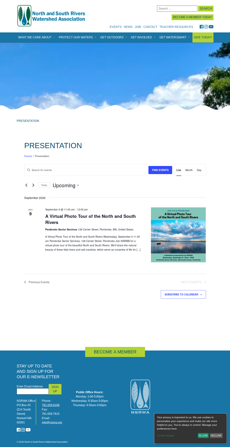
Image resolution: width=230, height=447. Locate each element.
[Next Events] (33, 185)
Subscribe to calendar (181, 294)
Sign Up (55, 389)
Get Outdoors (112, 37)
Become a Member (115, 351)
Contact (150, 26)
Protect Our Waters (76, 37)
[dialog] (190, 428)
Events (116, 26)
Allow (203, 435)
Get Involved (141, 37)
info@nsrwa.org (52, 422)
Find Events (160, 170)
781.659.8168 (50, 405)
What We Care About (35, 37)
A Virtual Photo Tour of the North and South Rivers (90, 219)
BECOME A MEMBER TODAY (192, 17)
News (128, 26)
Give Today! (203, 37)
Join (138, 26)
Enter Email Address (30, 386)
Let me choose (165, 435)
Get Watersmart (173, 37)
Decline (216, 435)
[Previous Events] (26, 185)
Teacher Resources (176, 26)
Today (44, 185)
